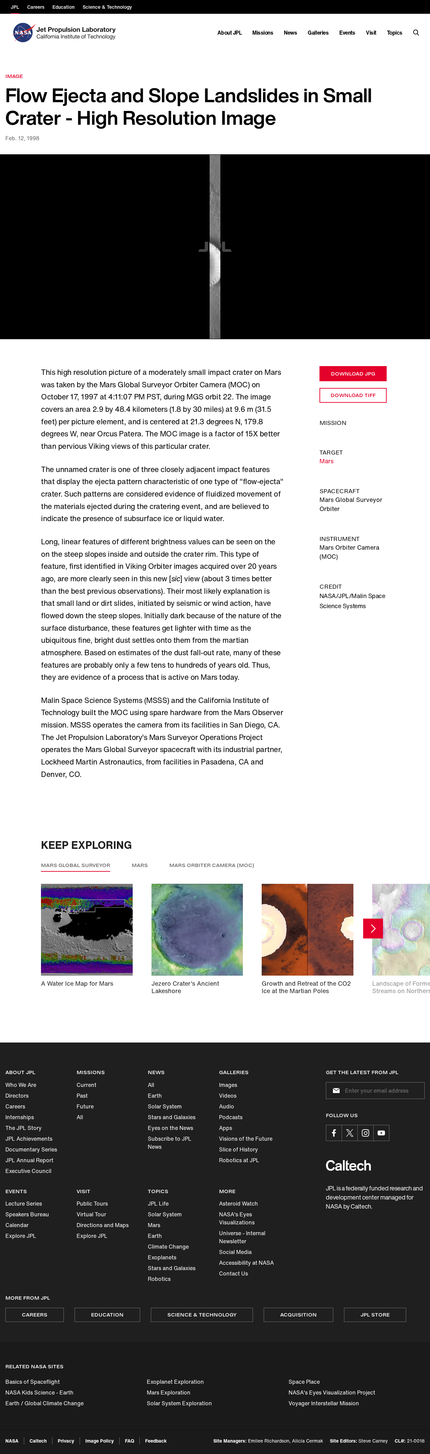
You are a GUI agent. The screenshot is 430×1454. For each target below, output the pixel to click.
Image (14, 76)
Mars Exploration (168, 1392)
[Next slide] (373, 929)
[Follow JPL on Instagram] (365, 1133)
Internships (19, 1117)
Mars (326, 461)
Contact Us (233, 1273)
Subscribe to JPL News (169, 1143)
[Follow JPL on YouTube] (381, 1133)
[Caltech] (348, 1165)
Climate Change (168, 1247)
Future (85, 1106)
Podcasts (231, 1117)
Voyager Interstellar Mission (324, 1403)
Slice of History (238, 1149)
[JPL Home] (77, 33)
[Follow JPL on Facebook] (334, 1133)
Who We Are (20, 1085)
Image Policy (99, 1440)
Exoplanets (162, 1257)
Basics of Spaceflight (32, 1382)
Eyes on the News (170, 1128)
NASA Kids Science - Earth (39, 1392)
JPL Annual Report (29, 1160)
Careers (15, 1106)
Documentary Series (31, 1149)
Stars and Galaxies (172, 1117)
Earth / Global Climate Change (44, 1403)
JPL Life (158, 1204)
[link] (215, 246)
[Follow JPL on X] (350, 1133)
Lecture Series (23, 1204)
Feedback (156, 1440)
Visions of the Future (245, 1139)
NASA (11, 1440)
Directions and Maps (103, 1225)
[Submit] (335, 1090)
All (80, 1117)
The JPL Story (23, 1128)
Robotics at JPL (239, 1160)
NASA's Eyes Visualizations (237, 1218)
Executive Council (28, 1171)
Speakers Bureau (27, 1214)
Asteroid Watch (238, 1204)
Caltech (38, 1440)
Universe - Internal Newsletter (242, 1237)
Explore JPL (20, 1236)
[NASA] (23, 33)
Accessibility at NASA (246, 1263)
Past (82, 1096)
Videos (227, 1096)
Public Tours (92, 1204)
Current (86, 1085)
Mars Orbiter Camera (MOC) (211, 865)
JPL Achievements (28, 1139)
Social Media (235, 1252)
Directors (17, 1096)
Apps (225, 1128)
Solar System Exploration (179, 1403)
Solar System (165, 1106)
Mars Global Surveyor (75, 865)
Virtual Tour (91, 1214)
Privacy (66, 1440)
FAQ (129, 1440)
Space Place (304, 1382)
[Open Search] (416, 32)
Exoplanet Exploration (175, 1382)
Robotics (159, 1279)
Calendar (17, 1225)
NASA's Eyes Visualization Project (332, 1392)
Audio (226, 1106)
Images (228, 1085)
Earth (155, 1096)
